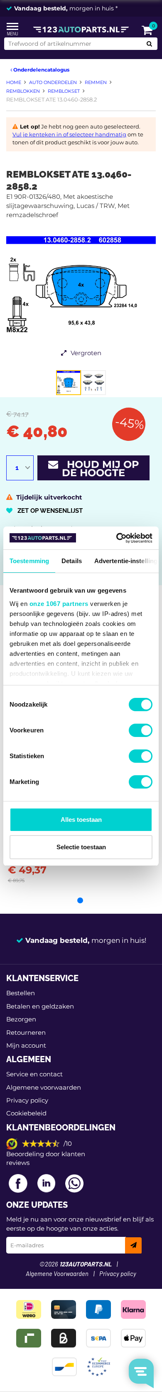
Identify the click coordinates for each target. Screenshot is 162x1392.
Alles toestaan (81, 819)
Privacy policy (27, 1100)
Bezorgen (21, 1019)
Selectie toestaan (81, 847)
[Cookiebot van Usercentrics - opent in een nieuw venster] (116, 538)
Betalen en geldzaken (40, 1006)
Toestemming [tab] (29, 560)
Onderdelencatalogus (40, 70)
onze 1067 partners (58, 603)
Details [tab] (71, 560)
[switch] (140, 730)
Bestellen (20, 993)
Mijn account (26, 1045)
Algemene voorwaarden (43, 1087)
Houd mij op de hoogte (98, 468)
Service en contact (34, 1074)
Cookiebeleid (26, 1113)
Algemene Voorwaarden (57, 1274)
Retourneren (26, 1032)
